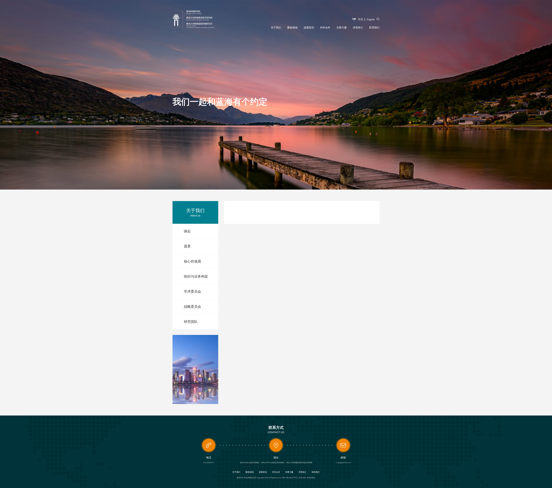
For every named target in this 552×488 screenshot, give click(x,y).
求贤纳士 (358, 27)
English (371, 19)
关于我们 (276, 27)
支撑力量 (341, 27)
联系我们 (374, 27)
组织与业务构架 (196, 276)
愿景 (187, 246)
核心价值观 (192, 261)
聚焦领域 (292, 27)
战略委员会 (192, 306)
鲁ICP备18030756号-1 (290, 478)
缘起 (187, 231)
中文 (360, 19)
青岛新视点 (311, 478)
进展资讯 (309, 27)
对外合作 (325, 27)
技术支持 (302, 478)
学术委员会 (192, 291)
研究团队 (191, 322)
